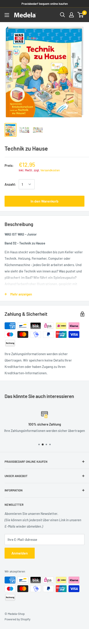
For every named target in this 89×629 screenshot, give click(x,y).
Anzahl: (10, 184)
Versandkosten (50, 170)
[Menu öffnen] (7, 15)
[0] (81, 15)
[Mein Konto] (71, 14)
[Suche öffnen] (62, 14)
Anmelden (19, 553)
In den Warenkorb (44, 201)
